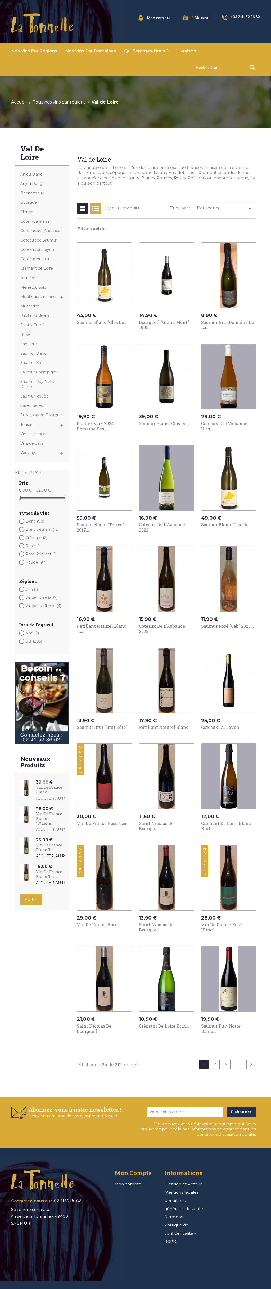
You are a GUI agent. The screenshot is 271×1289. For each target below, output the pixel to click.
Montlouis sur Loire (38, 296)
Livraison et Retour (183, 1184)
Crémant (36, 537)
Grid (82, 208)
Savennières (31, 405)
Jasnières (28, 277)
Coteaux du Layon (37, 249)
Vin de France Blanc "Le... (49, 847)
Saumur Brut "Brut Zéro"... (103, 727)
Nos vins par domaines (90, 50)
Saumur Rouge (34, 396)
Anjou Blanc (31, 174)
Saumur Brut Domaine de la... (227, 324)
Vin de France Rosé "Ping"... (221, 927)
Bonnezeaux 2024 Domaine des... (95, 426)
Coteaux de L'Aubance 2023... (162, 628)
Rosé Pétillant (40, 554)
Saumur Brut (32, 362)
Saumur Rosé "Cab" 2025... (227, 626)
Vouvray (27, 452)
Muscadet (29, 306)
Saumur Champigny (38, 372)
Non (32, 633)
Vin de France (33, 433)
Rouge (35, 562)
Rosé (25, 334)
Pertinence (225, 209)
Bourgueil (29, 202)
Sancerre (28, 343)
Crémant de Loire (36, 268)
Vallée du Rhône (43, 605)
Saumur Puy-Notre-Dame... (221, 1028)
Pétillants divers (34, 315)
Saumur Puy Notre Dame (37, 384)
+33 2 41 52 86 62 (245, 16)
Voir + (31, 899)
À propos (173, 1216)
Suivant (251, 1064)
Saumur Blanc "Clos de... (102, 322)
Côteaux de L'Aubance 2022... (162, 527)
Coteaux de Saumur (38, 240)
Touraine (28, 424)
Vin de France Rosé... (99, 924)
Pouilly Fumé (32, 325)
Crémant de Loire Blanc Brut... (226, 825)
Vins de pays (31, 443)
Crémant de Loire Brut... (164, 1026)
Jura (31, 589)
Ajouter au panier (56, 798)
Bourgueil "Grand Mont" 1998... (164, 324)
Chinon (26, 211)
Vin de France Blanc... (49, 790)
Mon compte (128, 1184)
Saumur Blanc (33, 353)
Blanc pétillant (42, 529)
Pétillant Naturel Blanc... (165, 727)
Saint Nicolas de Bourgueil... (156, 825)
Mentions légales (181, 1192)
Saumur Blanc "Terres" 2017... (100, 527)
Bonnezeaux (32, 193)
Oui (33, 641)
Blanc (34, 521)
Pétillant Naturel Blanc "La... (101, 628)
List (95, 208)
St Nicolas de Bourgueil (42, 415)
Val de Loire (32, 153)
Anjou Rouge (32, 183)
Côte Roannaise (35, 221)
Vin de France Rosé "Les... (103, 823)
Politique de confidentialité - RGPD (180, 1233)
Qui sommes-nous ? (146, 50)
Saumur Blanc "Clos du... (164, 423)
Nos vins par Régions (34, 50)
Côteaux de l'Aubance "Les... (224, 426)
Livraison (186, 50)
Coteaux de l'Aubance (40, 230)
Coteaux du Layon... (221, 727)
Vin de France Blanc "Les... (49, 874)
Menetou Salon (34, 287)
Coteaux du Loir (34, 259)
